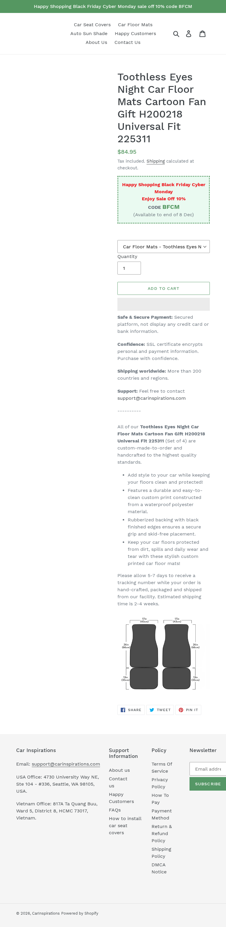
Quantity (127, 256)
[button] (163, 304)
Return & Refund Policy (162, 833)
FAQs (115, 810)
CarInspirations (46, 913)
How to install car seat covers (125, 825)
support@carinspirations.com (151, 398)
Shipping (156, 161)
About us (119, 770)
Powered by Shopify (79, 913)
